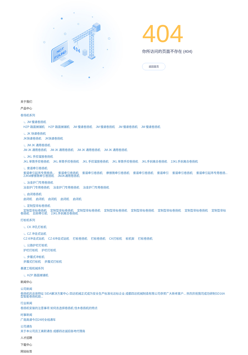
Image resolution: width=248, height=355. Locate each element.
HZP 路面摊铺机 (33, 126)
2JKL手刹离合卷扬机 (183, 161)
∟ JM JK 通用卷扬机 (35, 145)
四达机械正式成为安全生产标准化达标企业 (97, 293)
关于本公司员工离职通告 (36, 331)
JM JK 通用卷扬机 (34, 149)
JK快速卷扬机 (31, 138)
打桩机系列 (28, 220)
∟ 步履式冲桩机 (32, 256)
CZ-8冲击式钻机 (32, 238)
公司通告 (26, 326)
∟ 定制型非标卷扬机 (35, 205)
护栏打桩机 (29, 250)
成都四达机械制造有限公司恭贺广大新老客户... (155, 293)
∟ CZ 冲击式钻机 (33, 233)
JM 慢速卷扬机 (81, 126)
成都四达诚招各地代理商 (69, 331)
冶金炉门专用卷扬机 (35, 187)
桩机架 (128, 238)
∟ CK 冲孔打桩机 (33, 227)
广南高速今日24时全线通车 (38, 319)
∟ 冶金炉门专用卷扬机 (37, 182)
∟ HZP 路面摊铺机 (34, 275)
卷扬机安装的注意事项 (35, 308)
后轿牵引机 (38, 213)
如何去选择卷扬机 (62, 308)
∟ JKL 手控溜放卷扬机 (37, 156)
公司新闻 (26, 288)
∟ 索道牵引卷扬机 (34, 168)
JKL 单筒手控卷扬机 (35, 161)
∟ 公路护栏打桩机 (34, 245)
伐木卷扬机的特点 (85, 308)
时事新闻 (26, 314)
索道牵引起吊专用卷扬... (38, 173)
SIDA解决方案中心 (56, 293)
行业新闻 (26, 303)
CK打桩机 (114, 238)
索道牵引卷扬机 (67, 173)
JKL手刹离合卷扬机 (153, 161)
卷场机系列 (28, 115)
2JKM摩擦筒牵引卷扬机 (37, 175)
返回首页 (154, 66)
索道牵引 (161, 173)
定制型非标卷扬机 (34, 210)
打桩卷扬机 (78, 238)
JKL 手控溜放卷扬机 (94, 161)
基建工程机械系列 (32, 268)
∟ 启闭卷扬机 (31, 194)
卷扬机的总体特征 (32, 293)
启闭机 (26, 199)
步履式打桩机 (31, 261)
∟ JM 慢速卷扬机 (33, 122)
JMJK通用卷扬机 (67, 175)
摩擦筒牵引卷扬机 (116, 173)
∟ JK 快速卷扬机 (33, 133)
